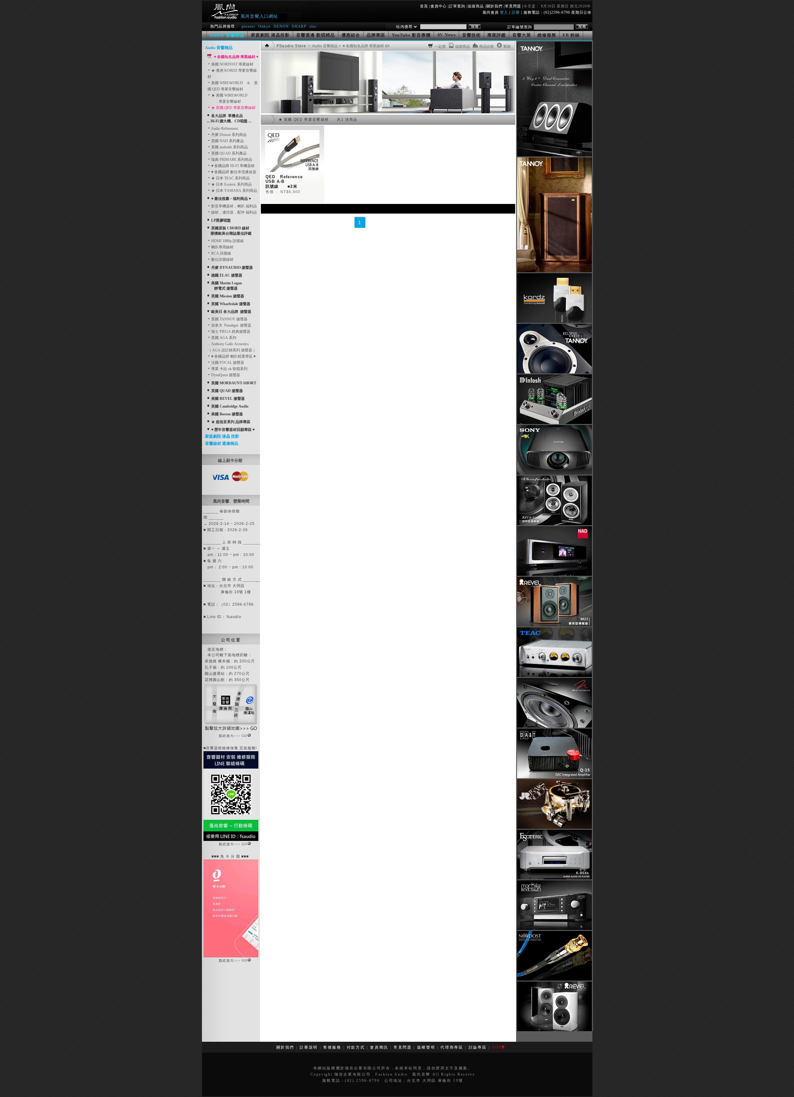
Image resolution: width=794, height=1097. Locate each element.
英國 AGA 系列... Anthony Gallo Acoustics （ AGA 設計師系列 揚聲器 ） (232, 344)
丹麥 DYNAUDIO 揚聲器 (232, 267)
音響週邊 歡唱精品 (315, 35)
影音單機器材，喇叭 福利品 (233, 206)
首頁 (424, 6)
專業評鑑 (496, 35)
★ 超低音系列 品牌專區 (230, 422)
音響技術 (471, 35)
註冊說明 (309, 1047)
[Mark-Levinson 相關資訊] (554, 929)
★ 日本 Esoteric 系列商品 (231, 184)
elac (313, 26)
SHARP (299, 26)
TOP (497, 1047)
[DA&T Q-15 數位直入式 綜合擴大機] (554, 777)
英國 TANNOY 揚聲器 (229, 319)
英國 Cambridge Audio (229, 406)
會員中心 (438, 6)
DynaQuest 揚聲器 (225, 375)
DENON (282, 26)
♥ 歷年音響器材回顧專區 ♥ (233, 429)
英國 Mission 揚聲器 (227, 296)
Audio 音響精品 (219, 47)
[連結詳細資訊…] (230, 731)
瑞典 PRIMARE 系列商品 (231, 159)
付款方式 (356, 1047)
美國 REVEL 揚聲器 (228, 398)
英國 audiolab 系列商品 (229, 147)
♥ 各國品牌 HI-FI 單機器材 (232, 166)
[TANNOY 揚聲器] (554, 372)
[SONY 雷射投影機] (554, 473)
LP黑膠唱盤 (221, 220)
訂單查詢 (457, 6)
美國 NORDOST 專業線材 (231, 64)
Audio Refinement (224, 128)
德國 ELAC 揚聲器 (226, 275)
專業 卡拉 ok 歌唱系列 (229, 369)
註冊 (516, 12)
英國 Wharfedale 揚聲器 (230, 304)
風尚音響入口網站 (259, 16)
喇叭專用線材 (222, 247)
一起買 (440, 46)
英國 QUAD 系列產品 (228, 153)
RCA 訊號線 (220, 253)
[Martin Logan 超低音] (554, 726)
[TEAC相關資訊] (554, 676)
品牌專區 (376, 35)
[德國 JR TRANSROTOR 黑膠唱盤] (554, 827)
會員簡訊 (379, 1047)
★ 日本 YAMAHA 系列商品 (233, 190)
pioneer (248, 26)
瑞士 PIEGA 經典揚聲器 (230, 331)
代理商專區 (451, 1047)
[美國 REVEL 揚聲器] (554, 625)
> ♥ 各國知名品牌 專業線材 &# (364, 46)
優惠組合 (350, 35)
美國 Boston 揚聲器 (227, 414)
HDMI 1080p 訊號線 (227, 241)
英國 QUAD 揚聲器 (227, 391)
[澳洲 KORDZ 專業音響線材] (554, 321)
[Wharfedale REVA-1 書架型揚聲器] (554, 524)
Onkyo (264, 26)
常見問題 (513, 6)
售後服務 (332, 1047)
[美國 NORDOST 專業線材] (554, 979)
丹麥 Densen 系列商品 (228, 135)
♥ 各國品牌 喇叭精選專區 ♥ (233, 356)
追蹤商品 (476, 6)
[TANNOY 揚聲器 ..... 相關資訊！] (554, 155)
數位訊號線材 (222, 259)
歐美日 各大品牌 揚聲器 (231, 311)
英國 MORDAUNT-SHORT (233, 383)
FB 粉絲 (571, 35)
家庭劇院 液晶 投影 (222, 436)
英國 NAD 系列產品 (227, 141)
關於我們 (494, 6)
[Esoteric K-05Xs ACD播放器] (554, 878)
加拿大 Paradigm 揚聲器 (230, 325)
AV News (446, 35)
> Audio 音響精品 (322, 46)
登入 (504, 12)
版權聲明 (426, 1047)
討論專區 (478, 1047)
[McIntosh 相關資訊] (554, 423)
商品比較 (486, 46)
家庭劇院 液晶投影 (270, 35)
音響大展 (521, 35)
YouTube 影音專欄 (411, 35)
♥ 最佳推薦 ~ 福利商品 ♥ (231, 198)
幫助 (507, 46)
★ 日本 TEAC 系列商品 (230, 178)
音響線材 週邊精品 (221, 443)
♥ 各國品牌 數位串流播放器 (233, 172)
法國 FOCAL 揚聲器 (227, 362)
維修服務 (547, 35)
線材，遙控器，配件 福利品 (233, 212)
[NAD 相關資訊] (554, 574)
